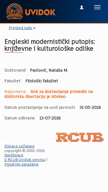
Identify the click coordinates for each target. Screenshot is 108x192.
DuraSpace (13, 155)
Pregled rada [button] (21, 28)
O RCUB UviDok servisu (24, 160)
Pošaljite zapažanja (21, 164)
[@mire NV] (80, 137)
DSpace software (19, 146)
